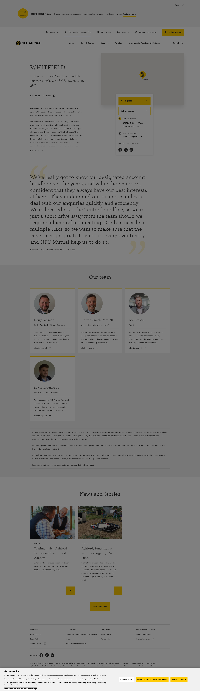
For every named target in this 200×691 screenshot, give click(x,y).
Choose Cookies (126, 679)
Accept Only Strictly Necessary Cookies (152, 679)
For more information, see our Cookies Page (20, 688)
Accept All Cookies (179, 679)
